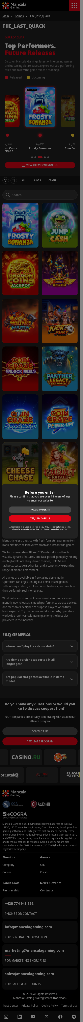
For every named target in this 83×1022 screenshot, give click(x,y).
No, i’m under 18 (40, 509)
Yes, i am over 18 (40, 518)
